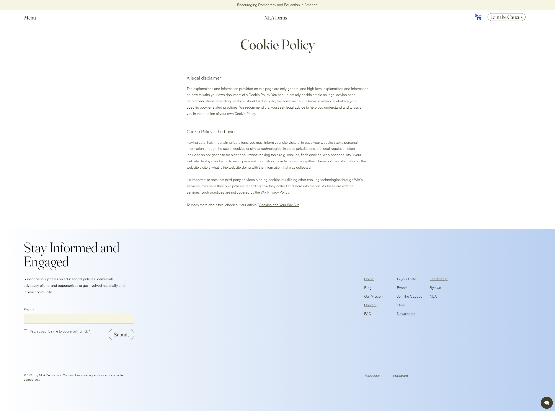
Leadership (438, 279)
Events (402, 287)
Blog (368, 287)
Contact (370, 305)
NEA (433, 296)
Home (369, 279)
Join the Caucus (409, 296)
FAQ (367, 314)
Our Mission (373, 296)
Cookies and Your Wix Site (279, 205)
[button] (34, 17)
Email (29, 309)
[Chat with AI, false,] (547, 403)
